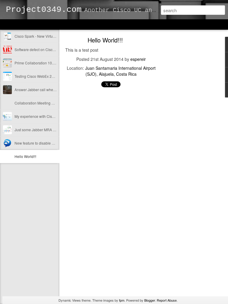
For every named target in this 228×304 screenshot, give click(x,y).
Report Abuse (167, 300)
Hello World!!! (25, 156)
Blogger (149, 300)
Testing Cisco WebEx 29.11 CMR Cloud (47, 76)
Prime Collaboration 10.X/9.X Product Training (52, 62)
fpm (121, 300)
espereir (138, 59)
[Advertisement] (189, 132)
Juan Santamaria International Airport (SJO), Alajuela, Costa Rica (120, 71)
